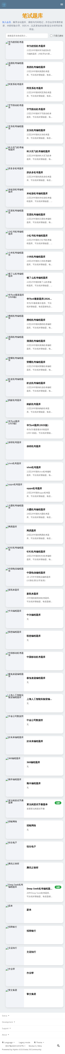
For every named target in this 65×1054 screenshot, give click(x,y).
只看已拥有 (58, 35)
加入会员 (6, 22)
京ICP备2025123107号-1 (15, 1046)
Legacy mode (24, 1042)
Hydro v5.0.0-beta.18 (22, 1049)
